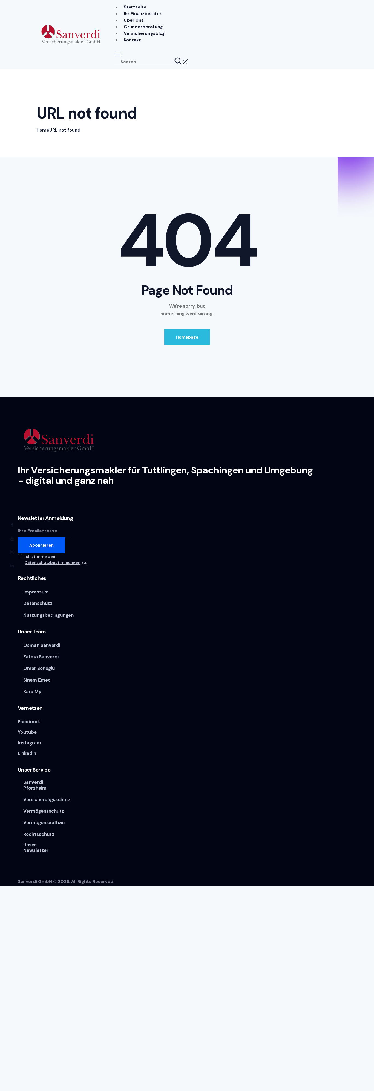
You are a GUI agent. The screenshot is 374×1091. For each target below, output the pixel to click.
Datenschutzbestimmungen (52, 563)
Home (42, 130)
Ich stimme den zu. (56, 559)
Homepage (187, 337)
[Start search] (178, 61)
